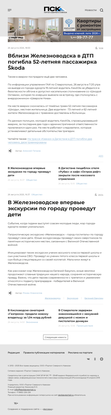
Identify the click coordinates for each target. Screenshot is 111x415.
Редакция (14, 352)
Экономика (32, 322)
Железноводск (53, 298)
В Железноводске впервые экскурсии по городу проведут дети (29, 172)
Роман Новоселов (32, 293)
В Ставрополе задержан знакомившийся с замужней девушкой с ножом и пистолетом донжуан (78, 316)
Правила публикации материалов (44, 352)
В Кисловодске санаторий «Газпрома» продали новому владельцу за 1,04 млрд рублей (29, 314)
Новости (91, 10)
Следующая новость (55, 337)
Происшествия (85, 326)
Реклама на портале (80, 352)
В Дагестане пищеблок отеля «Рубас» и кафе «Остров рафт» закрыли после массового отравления (79, 174)
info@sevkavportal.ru (25, 389)
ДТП (101, 156)
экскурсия (72, 298)
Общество (31, 180)
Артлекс (47, 409)
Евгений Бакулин (94, 298)
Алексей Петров (32, 151)
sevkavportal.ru (66, 395)
